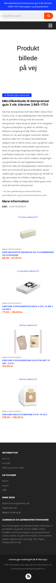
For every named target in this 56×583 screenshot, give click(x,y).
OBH (4, 490)
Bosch (5, 480)
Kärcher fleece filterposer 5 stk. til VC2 (24, 414)
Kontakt (6, 463)
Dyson (5, 485)
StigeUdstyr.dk (9, 507)
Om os (5, 458)
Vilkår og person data (13, 467)
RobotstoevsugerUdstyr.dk (15, 503)
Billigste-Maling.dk (11, 512)
